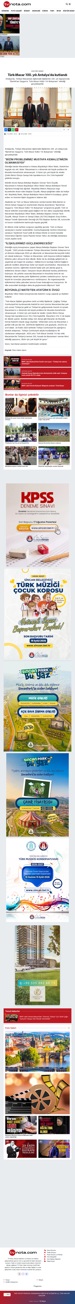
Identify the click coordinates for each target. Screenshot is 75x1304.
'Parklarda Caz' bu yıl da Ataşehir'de (17, 443)
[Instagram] (23, 1274)
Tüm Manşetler (52, 1257)
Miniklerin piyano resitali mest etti (16, 466)
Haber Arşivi (51, 1261)
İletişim (41, 1280)
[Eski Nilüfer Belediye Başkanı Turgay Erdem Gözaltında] (54, 1149)
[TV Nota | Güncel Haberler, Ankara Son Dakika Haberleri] (17, 4)
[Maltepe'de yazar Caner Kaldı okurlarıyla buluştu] (21, 407)
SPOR (59, 11)
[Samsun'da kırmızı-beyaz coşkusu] (54, 432)
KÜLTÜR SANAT (69, 11)
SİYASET (27, 11)
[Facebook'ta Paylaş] (5, 129)
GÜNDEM (5, 11)
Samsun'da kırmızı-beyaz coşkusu (49, 443)
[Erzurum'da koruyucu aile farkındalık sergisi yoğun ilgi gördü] (54, 407)
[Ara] (67, 4)
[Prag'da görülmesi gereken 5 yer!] (37, 1051)
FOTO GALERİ (16, 11)
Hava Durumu (51, 1250)
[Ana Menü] (70, 4)
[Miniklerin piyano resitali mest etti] (21, 455)
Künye (8, 1280)
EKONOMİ (36, 11)
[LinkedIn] (26, 1274)
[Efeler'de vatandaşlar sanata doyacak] (54, 455)
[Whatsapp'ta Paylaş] (13, 129)
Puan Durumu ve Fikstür (54, 1254)
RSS (8, 1294)
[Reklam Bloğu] (37, 525)
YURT (52, 11)
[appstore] (37, 1286)
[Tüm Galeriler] (69, 1028)
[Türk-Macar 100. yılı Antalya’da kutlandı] (37, 107)
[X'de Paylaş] (9, 129)
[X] (19, 1274)
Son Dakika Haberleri (53, 1259)
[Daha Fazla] (16, 129)
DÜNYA (45, 11)
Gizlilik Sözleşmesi (12, 1282)
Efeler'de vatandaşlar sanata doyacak (50, 466)
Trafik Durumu (51, 1252)
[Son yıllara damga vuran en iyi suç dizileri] (37, 1093)
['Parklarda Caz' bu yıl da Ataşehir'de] (21, 432)
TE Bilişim (42, 1301)
